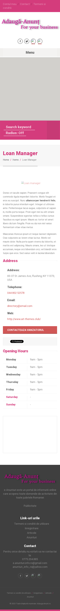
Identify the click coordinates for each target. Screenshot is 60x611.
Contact (25, 4)
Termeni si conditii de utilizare (31, 523)
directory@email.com (19, 305)
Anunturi (32, 537)
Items (16, 159)
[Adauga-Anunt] (30, 28)
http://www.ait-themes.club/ (24, 319)
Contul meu (9, 4)
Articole (31, 532)
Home (6, 159)
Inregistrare (31, 528)
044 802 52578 (15, 292)
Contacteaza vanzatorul (25, 329)
